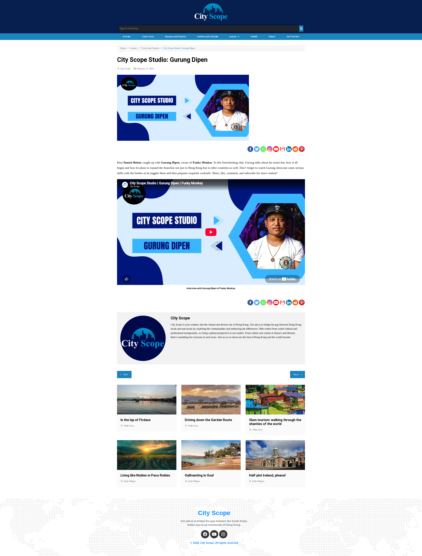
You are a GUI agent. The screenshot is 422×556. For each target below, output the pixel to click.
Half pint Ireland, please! (267, 475)
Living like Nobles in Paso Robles (145, 475)
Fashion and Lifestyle (207, 36)
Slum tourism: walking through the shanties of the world (275, 422)
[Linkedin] (289, 149)
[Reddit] (295, 149)
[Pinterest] (302, 149)
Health (254, 36)
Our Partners (293, 36)
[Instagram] (269, 149)
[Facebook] (250, 149)
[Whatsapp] (263, 149)
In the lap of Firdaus (136, 420)
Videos (272, 36)
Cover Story (148, 36)
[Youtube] (276, 149)
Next (295, 374)
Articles (127, 36)
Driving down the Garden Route (208, 420)
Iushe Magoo (130, 481)
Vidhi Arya (129, 426)
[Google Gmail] (282, 149)
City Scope (125, 68)
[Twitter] (257, 149)
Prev (126, 374)
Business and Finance (175, 36)
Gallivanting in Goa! (199, 475)
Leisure (232, 36)
